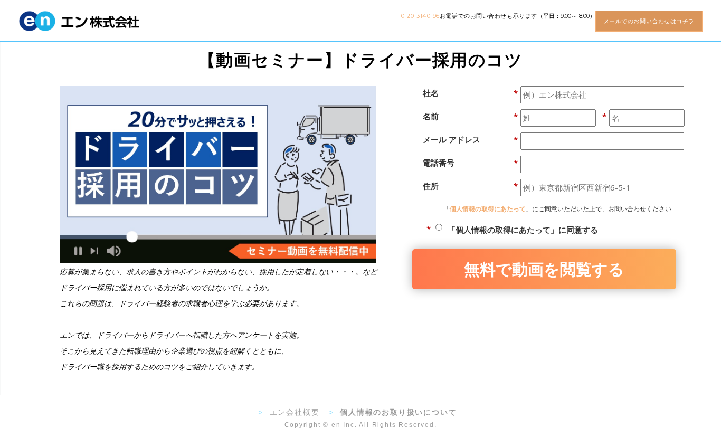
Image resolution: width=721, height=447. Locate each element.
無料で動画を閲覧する (544, 268)
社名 (470, 93)
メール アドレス (470, 139)
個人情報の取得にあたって (488, 208)
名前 (470, 116)
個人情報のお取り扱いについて (398, 412)
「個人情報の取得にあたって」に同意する (523, 229)
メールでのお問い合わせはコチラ (649, 21)
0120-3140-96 (420, 16)
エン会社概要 (295, 412)
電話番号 (470, 162)
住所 (470, 185)
